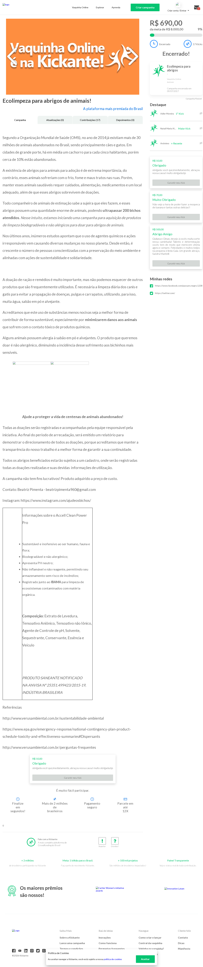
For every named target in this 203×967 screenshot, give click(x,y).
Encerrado (164, 44)
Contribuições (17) (90, 119)
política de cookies (113, 959)
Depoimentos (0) (125, 119)
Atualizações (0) (55, 119)
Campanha (20, 119)
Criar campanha (145, 7)
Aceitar (145, 959)
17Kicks (197, 44)
